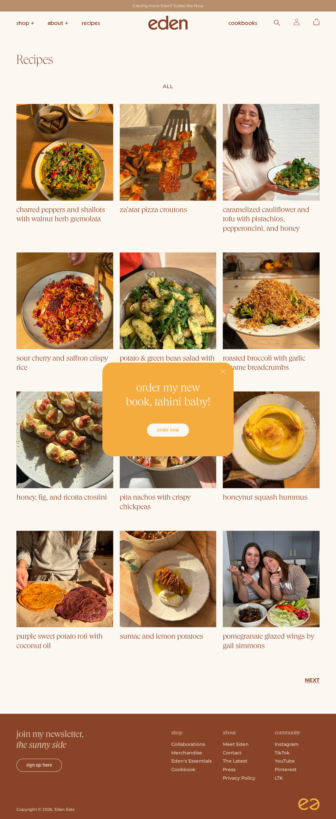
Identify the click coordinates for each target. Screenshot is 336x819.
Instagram (287, 744)
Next (312, 680)
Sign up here (39, 765)
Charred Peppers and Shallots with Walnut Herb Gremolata (60, 215)
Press (229, 769)
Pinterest (286, 769)
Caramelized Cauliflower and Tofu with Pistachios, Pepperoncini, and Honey (266, 220)
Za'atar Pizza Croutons (153, 210)
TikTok (282, 753)
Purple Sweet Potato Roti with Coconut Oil (59, 641)
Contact (232, 753)
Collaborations (188, 744)
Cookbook (183, 769)
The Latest (235, 761)
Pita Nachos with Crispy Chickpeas (155, 502)
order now (168, 430)
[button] (25, 22)
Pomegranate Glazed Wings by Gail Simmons (268, 641)
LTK (279, 778)
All (168, 86)
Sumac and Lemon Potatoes (161, 637)
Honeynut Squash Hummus (265, 498)
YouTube (285, 761)
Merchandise (186, 753)
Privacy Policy (239, 778)
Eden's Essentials (191, 761)
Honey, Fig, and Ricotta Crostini (61, 498)
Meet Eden (236, 744)
